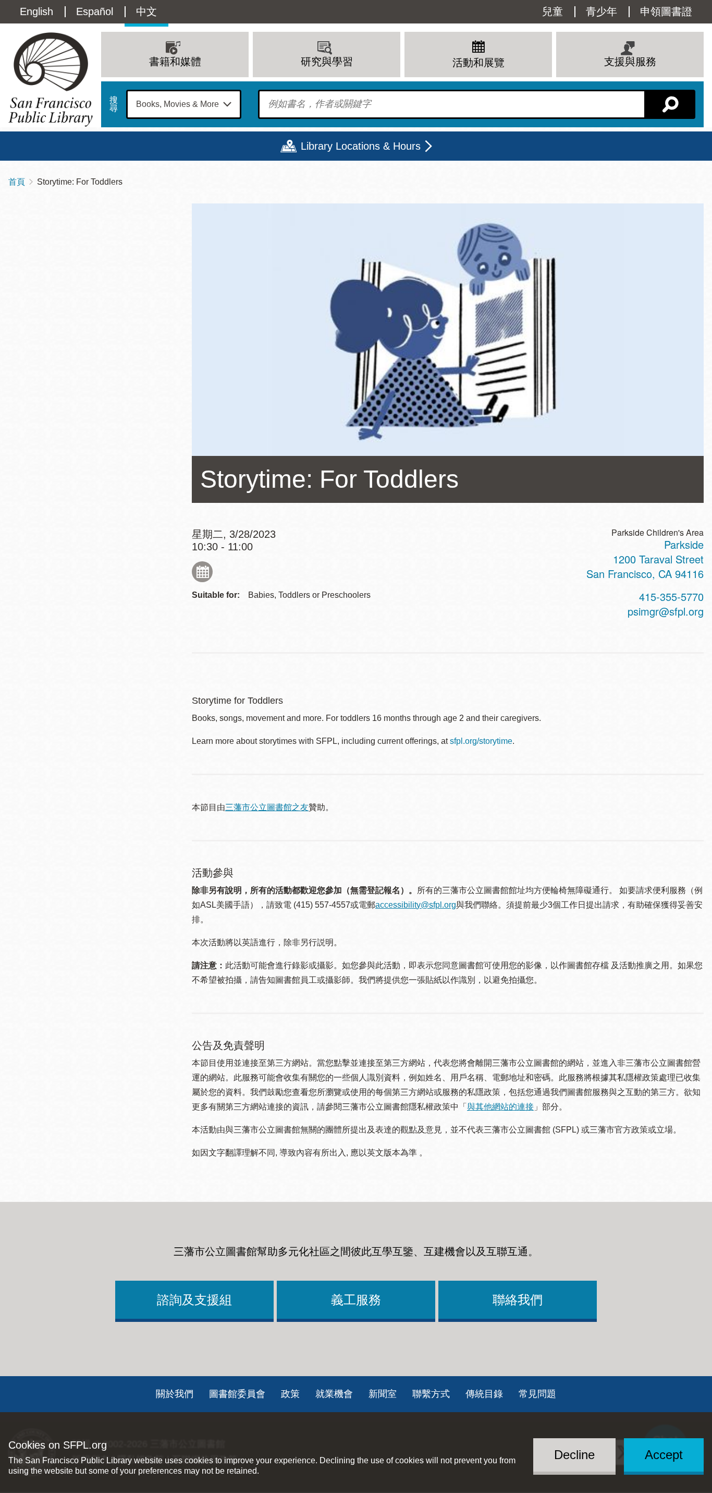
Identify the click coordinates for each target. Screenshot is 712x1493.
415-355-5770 (671, 596)
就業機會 (334, 1394)
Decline (574, 1455)
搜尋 (113, 104)
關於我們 (174, 1394)
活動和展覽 (478, 62)
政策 (290, 1394)
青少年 (601, 11)
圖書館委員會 (237, 1394)
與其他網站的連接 (500, 1106)
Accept (664, 1455)
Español (94, 11)
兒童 (552, 11)
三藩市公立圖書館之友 (267, 807)
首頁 (16, 181)
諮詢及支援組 (194, 1300)
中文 (146, 11)
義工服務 (356, 1300)
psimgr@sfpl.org (666, 611)
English (36, 11)
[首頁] (50, 79)
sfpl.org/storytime (481, 741)
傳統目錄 (484, 1394)
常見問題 (537, 1394)
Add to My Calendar (202, 571)
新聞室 (383, 1394)
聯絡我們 (518, 1300)
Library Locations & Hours (361, 146)
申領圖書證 (666, 11)
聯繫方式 (431, 1394)
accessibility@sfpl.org (415, 904)
